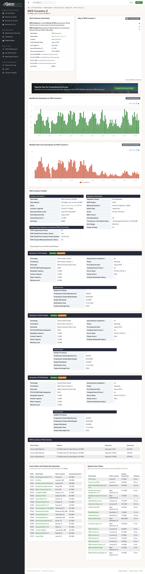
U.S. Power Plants (36, 7)
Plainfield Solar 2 (94, 515)
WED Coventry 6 (93, 541)
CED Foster (92, 479)
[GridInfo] (12, 4)
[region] (12, 290)
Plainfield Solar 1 (93, 512)
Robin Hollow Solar (94, 518)
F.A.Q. (141, 571)
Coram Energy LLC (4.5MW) (45, 508)
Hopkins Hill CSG (94, 507)
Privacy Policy (123, 571)
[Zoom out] (139, 26)
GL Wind (38, 480)
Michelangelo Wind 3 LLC (44, 477)
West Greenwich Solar (95, 547)
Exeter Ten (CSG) (94, 482)
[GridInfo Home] (28, 7)
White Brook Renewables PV (97, 553)
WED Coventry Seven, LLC (96, 544)
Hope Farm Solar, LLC (95, 504)
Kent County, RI (59, 7)
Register (139, 2)
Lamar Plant (39, 536)
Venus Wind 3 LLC (41, 499)
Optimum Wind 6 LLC (42, 502)
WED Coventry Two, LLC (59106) (71, 205)
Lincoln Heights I (41, 530)
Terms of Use (133, 571)
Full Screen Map (134, 18)
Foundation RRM (41, 492)
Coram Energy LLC (42, 514)
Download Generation (133, 98)
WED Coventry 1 (93, 529)
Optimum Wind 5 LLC (42, 524)
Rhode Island (48, 7)
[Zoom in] (139, 23)
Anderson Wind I (41, 496)
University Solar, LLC (95, 524)
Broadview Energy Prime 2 (44, 486)
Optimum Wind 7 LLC (42, 505)
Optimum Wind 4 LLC (42, 533)
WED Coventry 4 (93, 535)
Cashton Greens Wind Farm (44, 483)
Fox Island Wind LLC (42, 517)
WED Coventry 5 (93, 538)
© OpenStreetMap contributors (133, 80)
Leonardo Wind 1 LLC (42, 527)
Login (131, 2)
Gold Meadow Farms (95, 501)
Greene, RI (68, 7)
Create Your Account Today (124, 88)
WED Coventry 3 (93, 532)
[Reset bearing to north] (139, 29)
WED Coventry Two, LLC (59, 36)
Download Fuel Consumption (131, 144)
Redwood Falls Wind (42, 511)
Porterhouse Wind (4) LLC (44, 520)
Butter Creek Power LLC (43, 489)
